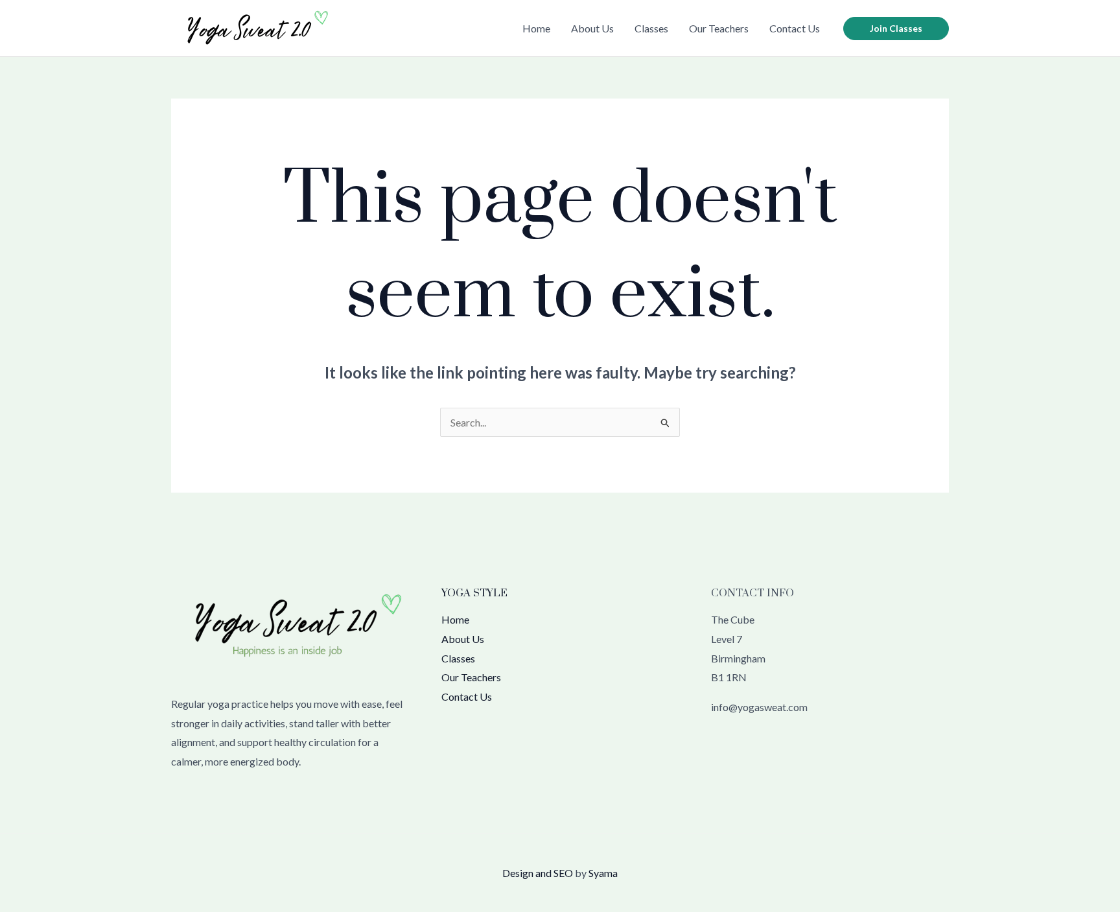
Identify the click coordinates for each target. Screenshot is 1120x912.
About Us (592, 28)
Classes (651, 28)
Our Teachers (719, 28)
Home (536, 28)
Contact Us (794, 28)
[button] (896, 28)
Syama (603, 873)
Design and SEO (537, 873)
